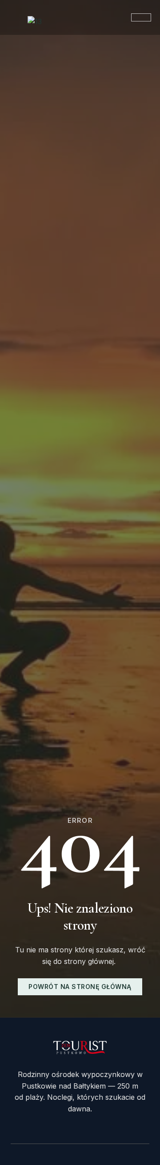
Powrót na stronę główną (80, 986)
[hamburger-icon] (141, 17)
